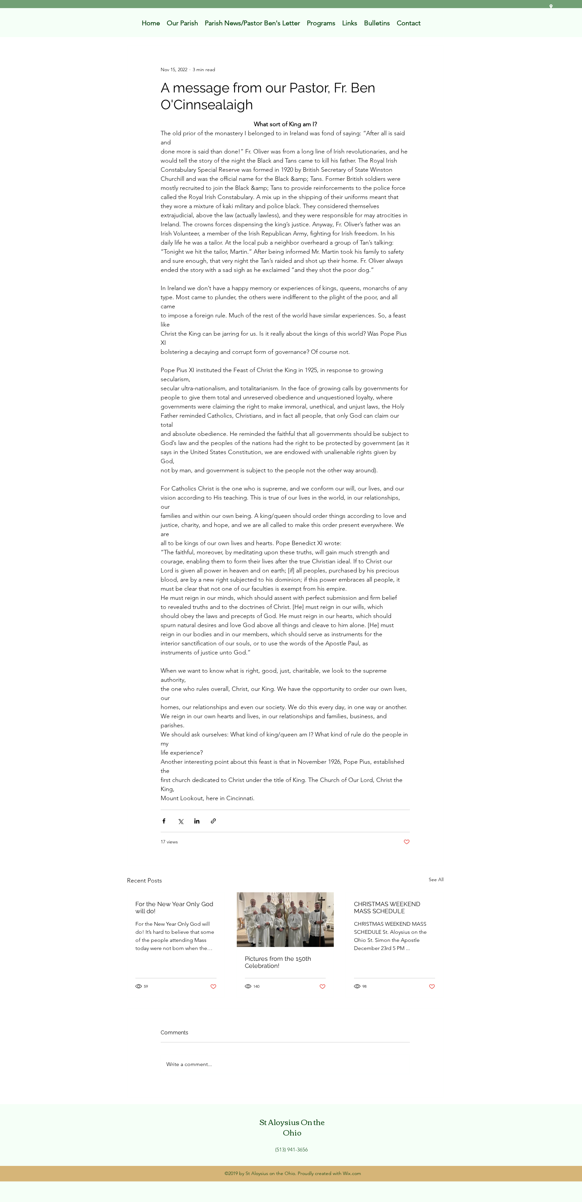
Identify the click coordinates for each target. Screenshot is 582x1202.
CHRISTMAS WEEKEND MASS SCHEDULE (387, 907)
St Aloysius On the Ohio (292, 1127)
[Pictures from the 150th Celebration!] (285, 919)
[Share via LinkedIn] (197, 821)
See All (436, 879)
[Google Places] (551, 6)
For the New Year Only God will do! (174, 907)
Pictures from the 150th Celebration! (278, 962)
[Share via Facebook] (164, 821)
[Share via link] (213, 821)
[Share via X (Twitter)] (180, 821)
